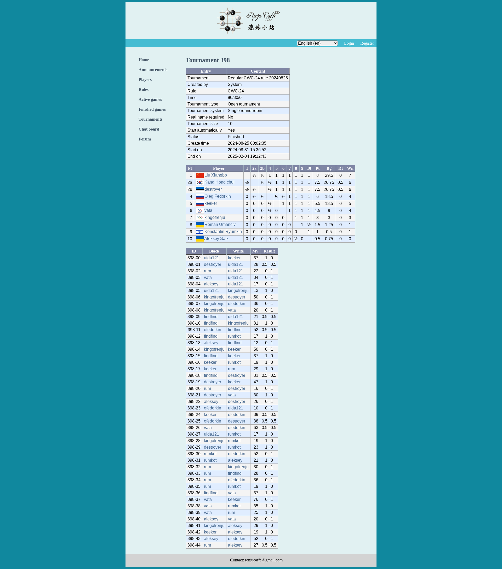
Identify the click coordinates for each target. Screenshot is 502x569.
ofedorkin (236, 303)
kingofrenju (214, 217)
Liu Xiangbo (215, 175)
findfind (211, 316)
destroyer (213, 189)
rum (207, 271)
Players (145, 79)
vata (208, 210)
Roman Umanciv (220, 224)
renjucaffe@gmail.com (264, 560)
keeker (210, 203)
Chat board (149, 129)
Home (144, 59)
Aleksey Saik (216, 238)
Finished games (152, 109)
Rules (144, 89)
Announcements (153, 69)
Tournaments (150, 119)
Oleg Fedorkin (217, 196)
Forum (145, 139)
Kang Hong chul (219, 182)
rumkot (234, 336)
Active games (150, 99)
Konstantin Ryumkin (223, 231)
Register (367, 43)
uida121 (211, 258)
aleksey (211, 284)
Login (349, 43)
